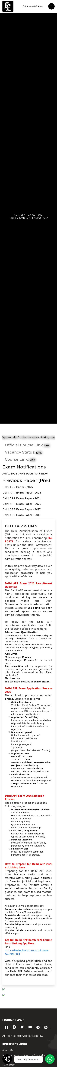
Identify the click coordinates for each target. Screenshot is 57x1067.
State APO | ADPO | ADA (33, 218)
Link (32, 459)
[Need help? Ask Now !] (50, 1059)
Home (12, 218)
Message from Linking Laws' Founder (23, 1055)
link (46, 445)
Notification (9, 1065)
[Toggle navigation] (51, 6)
